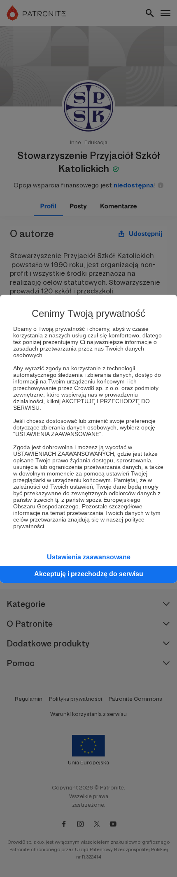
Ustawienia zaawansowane (88, 557)
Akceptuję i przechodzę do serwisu (88, 573)
